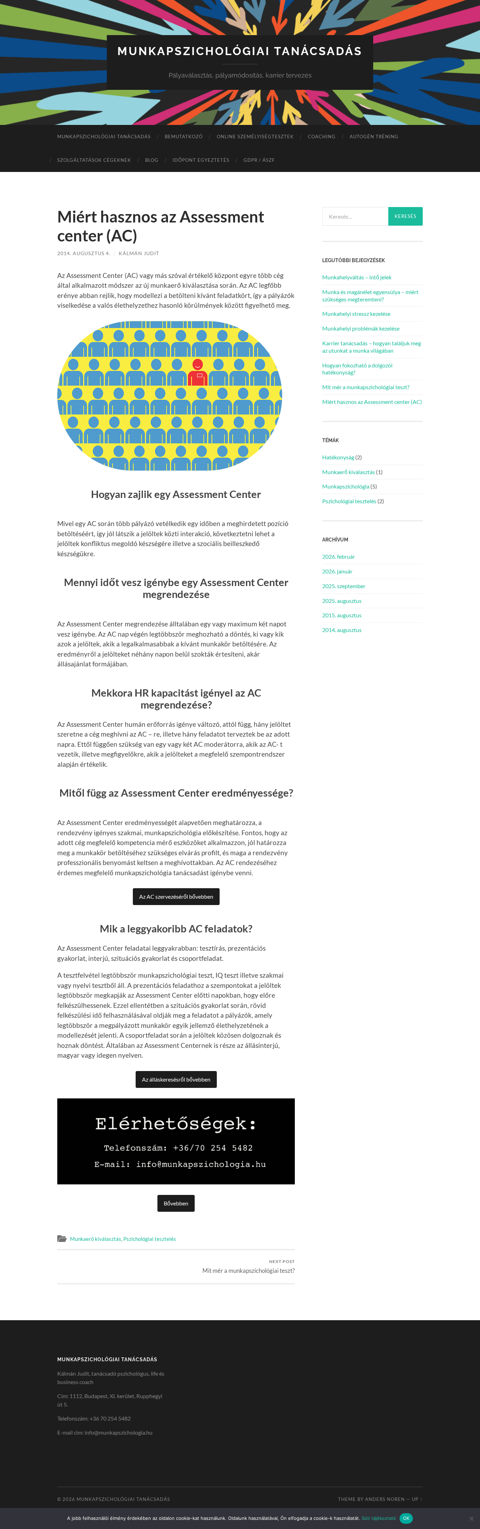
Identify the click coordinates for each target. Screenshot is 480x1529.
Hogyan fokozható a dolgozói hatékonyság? (357, 369)
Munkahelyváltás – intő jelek (356, 277)
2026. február (338, 556)
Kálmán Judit (139, 253)
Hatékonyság (338, 457)
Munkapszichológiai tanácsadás (240, 51)
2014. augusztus (342, 629)
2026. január (337, 571)
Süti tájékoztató (379, 1518)
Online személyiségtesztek (255, 136)
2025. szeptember (343, 586)
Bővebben (176, 1203)
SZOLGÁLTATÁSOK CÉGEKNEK (94, 160)
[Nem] (471, 1518)
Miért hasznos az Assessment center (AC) (372, 401)
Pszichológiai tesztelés (149, 1239)
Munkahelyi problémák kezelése (361, 328)
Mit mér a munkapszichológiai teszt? (248, 1266)
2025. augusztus (342, 600)
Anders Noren (385, 1499)
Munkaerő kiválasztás (95, 1239)
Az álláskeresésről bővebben (176, 1079)
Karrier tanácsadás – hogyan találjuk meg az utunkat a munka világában (371, 347)
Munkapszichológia (345, 486)
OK (406, 1518)
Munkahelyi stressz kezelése (356, 313)
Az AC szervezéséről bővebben (176, 896)
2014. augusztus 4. (83, 253)
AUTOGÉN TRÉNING (374, 136)
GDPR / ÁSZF (259, 160)
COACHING (322, 136)
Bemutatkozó (184, 136)
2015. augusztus (342, 615)
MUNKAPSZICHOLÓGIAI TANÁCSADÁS (104, 136)
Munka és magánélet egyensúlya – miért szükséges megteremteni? (370, 295)
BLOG (151, 160)
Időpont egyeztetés (201, 160)
